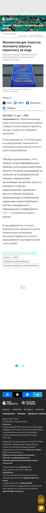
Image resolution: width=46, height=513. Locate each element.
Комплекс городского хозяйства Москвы (21, 265)
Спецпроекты (9, 413)
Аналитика (16, 409)
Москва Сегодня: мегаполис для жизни (20, 253)
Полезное (40, 409)
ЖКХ (16, 257)
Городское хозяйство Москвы (16, 261)
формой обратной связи (13, 491)
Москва (7, 257)
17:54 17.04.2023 (10, 34)
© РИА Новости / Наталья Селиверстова (17, 89)
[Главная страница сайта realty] (15, 18)
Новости (6, 409)
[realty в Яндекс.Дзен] (17, 394)
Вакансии (7, 424)
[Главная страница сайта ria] (3, 18)
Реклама (21, 413)
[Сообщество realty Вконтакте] (27, 394)
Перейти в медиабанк (10, 91)
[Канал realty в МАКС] (7, 394)
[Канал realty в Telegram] (37, 394)
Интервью (28, 409)
